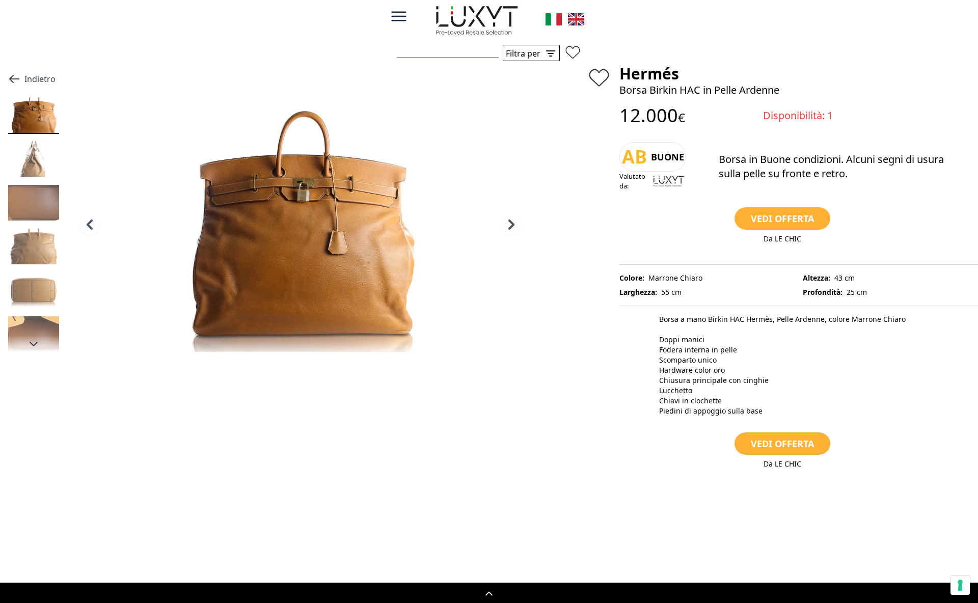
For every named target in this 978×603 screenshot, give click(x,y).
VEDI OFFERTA (782, 218)
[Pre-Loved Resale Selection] (476, 22)
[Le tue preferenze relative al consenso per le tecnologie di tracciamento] (960, 585)
